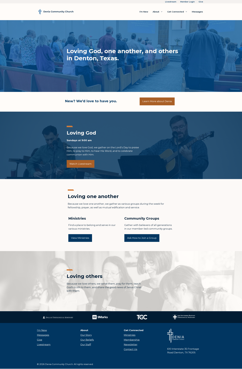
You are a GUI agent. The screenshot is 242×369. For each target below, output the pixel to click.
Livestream (170, 2)
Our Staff (85, 344)
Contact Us (130, 349)
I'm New (42, 330)
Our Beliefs (87, 339)
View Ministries (80, 238)
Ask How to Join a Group (142, 238)
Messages (197, 11)
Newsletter (130, 344)
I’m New (143, 11)
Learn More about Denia (157, 101)
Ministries (129, 335)
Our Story (86, 335)
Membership (132, 339)
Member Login (187, 2)
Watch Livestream (80, 163)
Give (201, 2)
